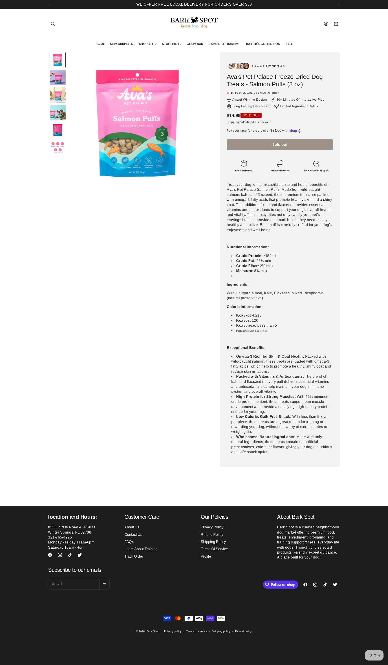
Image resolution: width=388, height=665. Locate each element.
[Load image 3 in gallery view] (58, 95)
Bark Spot (153, 631)
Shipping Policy (213, 542)
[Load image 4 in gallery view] (58, 112)
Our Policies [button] (214, 517)
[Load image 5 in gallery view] (58, 130)
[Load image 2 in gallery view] (58, 77)
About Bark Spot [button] (296, 517)
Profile (206, 556)
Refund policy (243, 631)
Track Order (133, 556)
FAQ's (129, 542)
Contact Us (133, 534)
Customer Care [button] (141, 517)
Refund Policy (212, 534)
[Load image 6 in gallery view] (58, 147)
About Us (131, 527)
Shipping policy (221, 631)
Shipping (233, 122)
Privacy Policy (212, 527)
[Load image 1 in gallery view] (58, 60)
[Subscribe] (104, 584)
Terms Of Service (214, 549)
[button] (53, 24)
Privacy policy (173, 631)
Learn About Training (141, 549)
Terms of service (196, 631)
